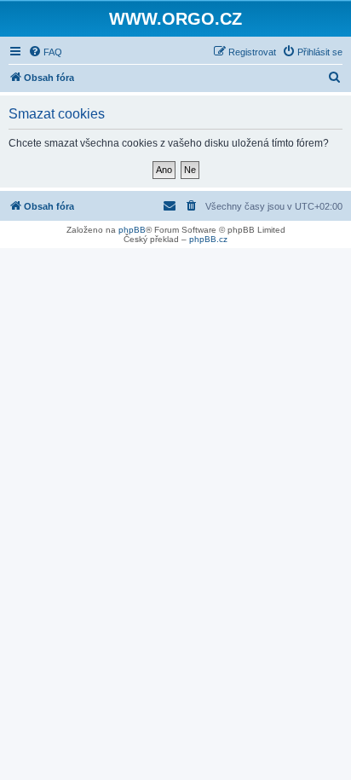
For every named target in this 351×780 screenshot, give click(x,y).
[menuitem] (45, 52)
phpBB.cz (208, 239)
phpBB (132, 229)
